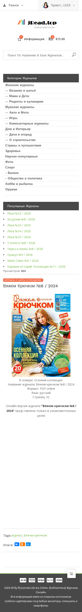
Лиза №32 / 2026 (19, 213)
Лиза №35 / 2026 (19, 237)
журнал (16, 535)
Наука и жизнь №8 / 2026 (25, 249)
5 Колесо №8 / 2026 (21, 243)
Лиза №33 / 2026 (19, 225)
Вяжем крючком (35, 535)
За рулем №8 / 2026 (21, 219)
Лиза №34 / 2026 (19, 231)
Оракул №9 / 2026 (20, 255)
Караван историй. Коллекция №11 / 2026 (36, 267)
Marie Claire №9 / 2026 (22, 261)
